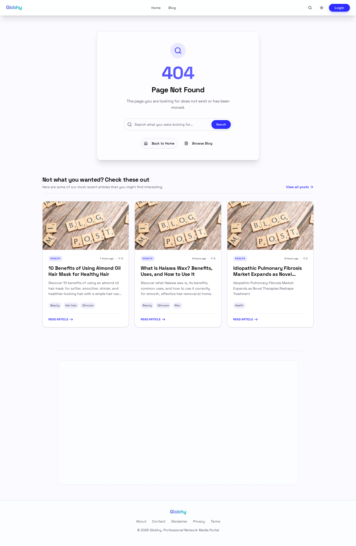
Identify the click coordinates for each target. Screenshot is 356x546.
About (141, 521)
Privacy (199, 521)
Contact (158, 521)
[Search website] (310, 7)
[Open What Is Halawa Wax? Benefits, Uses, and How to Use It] (178, 225)
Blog (172, 8)
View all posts (297, 187)
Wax (177, 305)
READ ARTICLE (58, 319)
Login (339, 8)
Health (239, 305)
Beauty (55, 305)
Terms (215, 521)
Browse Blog (202, 143)
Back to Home (163, 143)
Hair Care (71, 305)
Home (156, 8)
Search (221, 124)
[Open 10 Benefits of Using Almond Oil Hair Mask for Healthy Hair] (86, 225)
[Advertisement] (178, 423)
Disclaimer (179, 521)
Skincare (87, 305)
